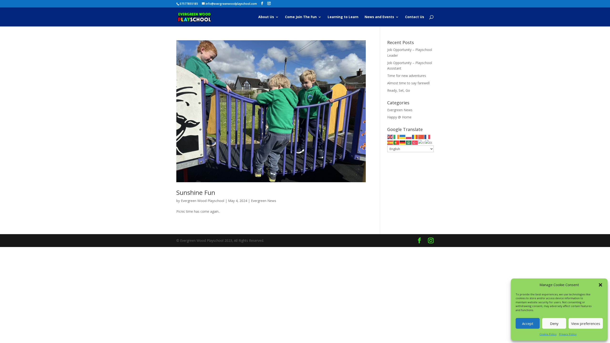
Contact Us (414, 17)
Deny (554, 323)
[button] (600, 284)
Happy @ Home (399, 117)
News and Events (379, 17)
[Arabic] (409, 142)
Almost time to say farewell (408, 83)
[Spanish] (390, 142)
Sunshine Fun (195, 192)
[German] (403, 142)
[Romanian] (415, 136)
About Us (266, 17)
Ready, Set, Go (398, 90)
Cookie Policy (548, 334)
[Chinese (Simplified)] (421, 136)
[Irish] (396, 136)
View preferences (585, 323)
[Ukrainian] (403, 136)
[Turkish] (415, 142)
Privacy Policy (568, 334)
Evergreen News (263, 200)
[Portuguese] (396, 142)
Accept (527, 323)
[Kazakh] (429, 142)
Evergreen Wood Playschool (202, 200)
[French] (427, 136)
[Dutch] (421, 142)
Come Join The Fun (301, 17)
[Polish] (409, 136)
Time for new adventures (406, 75)
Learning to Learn (343, 17)
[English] (390, 136)
